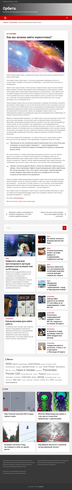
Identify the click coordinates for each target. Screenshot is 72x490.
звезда (40, 377)
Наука (13, 370)
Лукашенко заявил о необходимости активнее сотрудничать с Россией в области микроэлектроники (21, 214)
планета (24, 380)
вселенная (14, 201)
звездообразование (50, 377)
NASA (7, 258)
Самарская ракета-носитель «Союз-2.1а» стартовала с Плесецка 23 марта (56, 348)
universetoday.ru (19, 198)
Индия (40, 367)
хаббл (52, 380)
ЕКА (37, 367)
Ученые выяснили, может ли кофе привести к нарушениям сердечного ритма (55, 254)
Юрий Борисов (55, 374)
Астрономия (11, 34)
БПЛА (54, 364)
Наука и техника (25, 370)
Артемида (43, 364)
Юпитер (49, 374)
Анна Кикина (34, 364)
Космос (51, 367)
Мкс (10, 370)
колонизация (9, 380)
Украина (42, 374)
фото (47, 380)
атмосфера (9, 377)
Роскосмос (9, 318)
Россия (10, 373)
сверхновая (29, 380)
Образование (39, 370)
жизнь (34, 377)
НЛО (6, 389)
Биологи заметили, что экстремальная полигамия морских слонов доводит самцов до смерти (55, 271)
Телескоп (35, 374)
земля (59, 377)
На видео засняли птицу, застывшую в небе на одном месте (16, 447)
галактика (26, 377)
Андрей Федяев (22, 364)
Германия (18, 367)
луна (14, 380)
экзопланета (11, 382)
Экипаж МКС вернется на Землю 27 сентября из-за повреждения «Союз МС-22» (56, 303)
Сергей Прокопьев (26, 374)
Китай (45, 367)
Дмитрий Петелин (28, 367)
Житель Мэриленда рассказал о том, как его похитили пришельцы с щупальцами (52, 416)
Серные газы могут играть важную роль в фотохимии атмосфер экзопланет (52, 214)
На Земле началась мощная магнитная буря (55, 240)
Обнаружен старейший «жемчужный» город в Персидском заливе (56, 286)
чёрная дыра (31, 201)
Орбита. (10, 8)
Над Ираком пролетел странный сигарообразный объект (52, 446)
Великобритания (10, 367)
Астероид (49, 364)
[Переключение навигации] (5, 18)
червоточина (22, 201)
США (17, 373)
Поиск (64, 228)
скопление (36, 380)
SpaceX (15, 364)
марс (19, 380)
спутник (42, 380)
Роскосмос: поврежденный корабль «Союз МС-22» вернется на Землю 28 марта (55, 319)
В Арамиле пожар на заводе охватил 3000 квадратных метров (55, 334)
